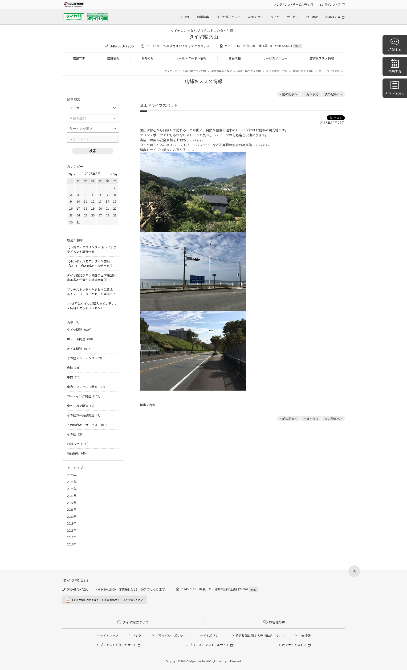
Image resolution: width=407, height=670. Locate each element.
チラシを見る (395, 92)
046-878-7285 (122, 46)
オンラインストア (330, 4)
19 (92, 208)
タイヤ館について (228, 17)
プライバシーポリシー (170, 635)
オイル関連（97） (79, 348)
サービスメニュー (275, 58)
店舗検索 (203, 17)
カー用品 (312, 17)
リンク (136, 635)
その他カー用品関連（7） (84, 415)
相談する (394, 49)
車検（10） (74, 377)
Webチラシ (255, 17)
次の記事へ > (333, 94)
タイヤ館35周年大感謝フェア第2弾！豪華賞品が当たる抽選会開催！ (92, 277)
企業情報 (304, 635)
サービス (293, 17)
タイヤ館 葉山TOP (276, 71)
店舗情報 (113, 58)
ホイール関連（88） (81, 339)
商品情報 (234, 58)
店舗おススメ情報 (321, 58)
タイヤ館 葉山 (203, 36)
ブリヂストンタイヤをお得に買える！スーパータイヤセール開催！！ (91, 291)
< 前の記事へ (288, 94)
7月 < (71, 174)
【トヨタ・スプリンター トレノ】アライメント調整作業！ (92, 249)
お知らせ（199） (78, 444)
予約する (394, 71)
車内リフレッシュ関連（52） (87, 386)
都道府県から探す (221, 71)
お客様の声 (333, 17)
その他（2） (75, 434)
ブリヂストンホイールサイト (209, 645)
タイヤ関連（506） (80, 329)
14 (107, 201)
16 (71, 208)
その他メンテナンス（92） (85, 358)
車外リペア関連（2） (81, 406)
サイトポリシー (210, 635)
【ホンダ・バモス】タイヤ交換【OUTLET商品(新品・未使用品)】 (90, 263)
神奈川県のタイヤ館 (249, 71)
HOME (185, 17)
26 (92, 215)
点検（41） (74, 367)
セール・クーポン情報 (191, 58)
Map (297, 46)
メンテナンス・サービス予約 (291, 4)
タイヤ (275, 17)
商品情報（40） (78, 453)
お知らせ (148, 58)
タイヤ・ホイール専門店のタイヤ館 (185, 71)
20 (100, 208)
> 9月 (114, 174)
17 (78, 208)
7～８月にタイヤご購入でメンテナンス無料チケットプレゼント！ (92, 305)
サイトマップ (109, 635)
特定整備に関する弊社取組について (260, 635)
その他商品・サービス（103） (88, 425)
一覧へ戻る (311, 94)
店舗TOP (79, 58)
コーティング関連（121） (84, 396)
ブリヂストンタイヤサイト (118, 645)
